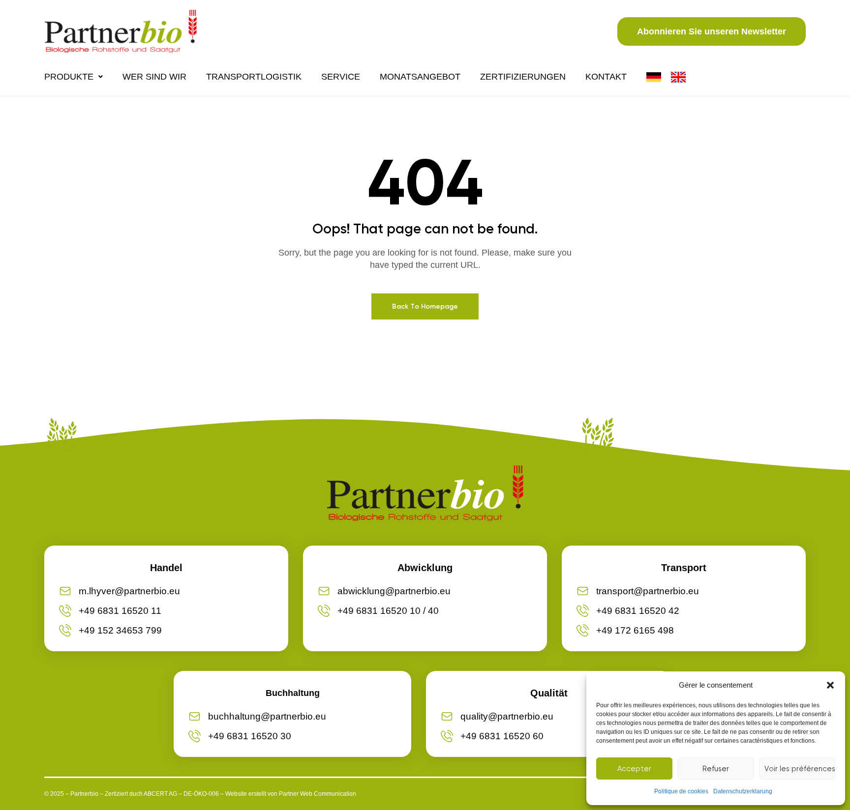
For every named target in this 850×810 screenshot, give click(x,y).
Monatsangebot (420, 77)
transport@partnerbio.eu (647, 591)
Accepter (634, 768)
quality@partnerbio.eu (506, 716)
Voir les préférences (799, 768)
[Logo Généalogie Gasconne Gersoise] (120, 31)
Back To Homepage (425, 306)
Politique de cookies (681, 791)
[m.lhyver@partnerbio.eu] (65, 591)
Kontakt (606, 77)
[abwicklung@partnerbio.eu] (324, 591)
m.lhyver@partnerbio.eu (129, 591)
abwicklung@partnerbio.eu (394, 591)
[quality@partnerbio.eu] (447, 716)
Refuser (715, 768)
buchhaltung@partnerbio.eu (267, 716)
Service (340, 77)
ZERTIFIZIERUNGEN (523, 77)
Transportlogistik (254, 77)
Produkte (68, 77)
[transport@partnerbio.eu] (583, 591)
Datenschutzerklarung (742, 791)
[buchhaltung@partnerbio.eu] (194, 716)
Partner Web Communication (317, 793)
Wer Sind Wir (154, 77)
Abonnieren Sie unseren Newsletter (711, 31)
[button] (830, 685)
